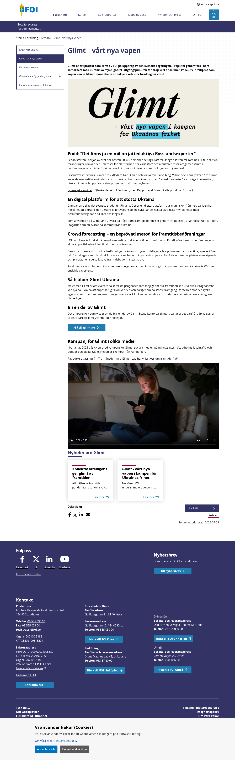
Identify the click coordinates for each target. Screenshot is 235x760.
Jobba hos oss (137, 15)
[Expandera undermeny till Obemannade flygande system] (60, 76)
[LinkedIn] (81, 515)
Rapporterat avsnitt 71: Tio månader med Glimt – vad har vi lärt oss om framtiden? (123, 358)
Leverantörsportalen (31, 668)
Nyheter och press (169, 15)
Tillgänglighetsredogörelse (201, 708)
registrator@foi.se (28, 629)
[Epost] (88, 515)
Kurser (82, 15)
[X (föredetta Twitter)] (75, 515)
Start (19, 38)
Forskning (60, 15)
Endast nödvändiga (74, 749)
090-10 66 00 (173, 660)
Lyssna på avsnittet (81, 190)
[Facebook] (69, 515)
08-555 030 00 (36, 621)
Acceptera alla (46, 749)
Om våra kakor (44, 741)
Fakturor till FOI (26, 675)
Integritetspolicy (66, 741)
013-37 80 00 (104, 660)
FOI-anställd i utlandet (31, 716)
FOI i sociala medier (28, 574)
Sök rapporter (107, 15)
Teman (45, 38)
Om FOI (197, 15)
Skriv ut (213, 515)
